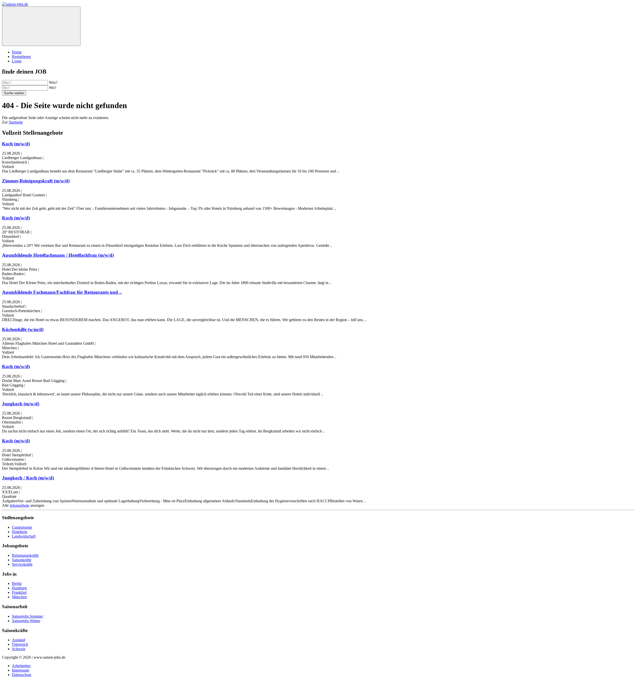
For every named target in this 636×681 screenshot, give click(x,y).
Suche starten (14, 93)
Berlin (17, 583)
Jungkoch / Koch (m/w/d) (28, 477)
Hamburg (19, 588)
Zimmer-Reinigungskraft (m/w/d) (36, 180)
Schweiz (18, 649)
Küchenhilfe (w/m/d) (22, 329)
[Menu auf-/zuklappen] (41, 26)
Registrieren (21, 56)
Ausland (18, 640)
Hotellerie (19, 532)
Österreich (20, 644)
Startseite (16, 122)
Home (17, 52)
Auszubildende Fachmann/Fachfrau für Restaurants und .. (62, 292)
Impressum (20, 670)
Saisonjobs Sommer (27, 616)
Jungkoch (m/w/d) (20, 403)
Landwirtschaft (24, 536)
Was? (53, 82)
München (19, 597)
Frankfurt (19, 592)
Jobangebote (19, 505)
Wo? (52, 87)
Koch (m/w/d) (16, 143)
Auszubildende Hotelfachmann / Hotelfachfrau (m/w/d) (58, 255)
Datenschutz (21, 675)
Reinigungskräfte (25, 555)
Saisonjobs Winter (26, 621)
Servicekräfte (22, 564)
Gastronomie (22, 527)
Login (16, 61)
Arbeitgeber (21, 666)
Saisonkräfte (21, 560)
